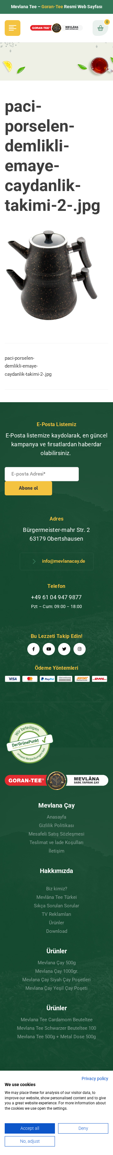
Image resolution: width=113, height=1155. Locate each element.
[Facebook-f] (33, 649)
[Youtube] (49, 649)
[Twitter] (64, 649)
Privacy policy (95, 1078)
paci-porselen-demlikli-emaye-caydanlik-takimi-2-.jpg (28, 366)
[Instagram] (79, 649)
